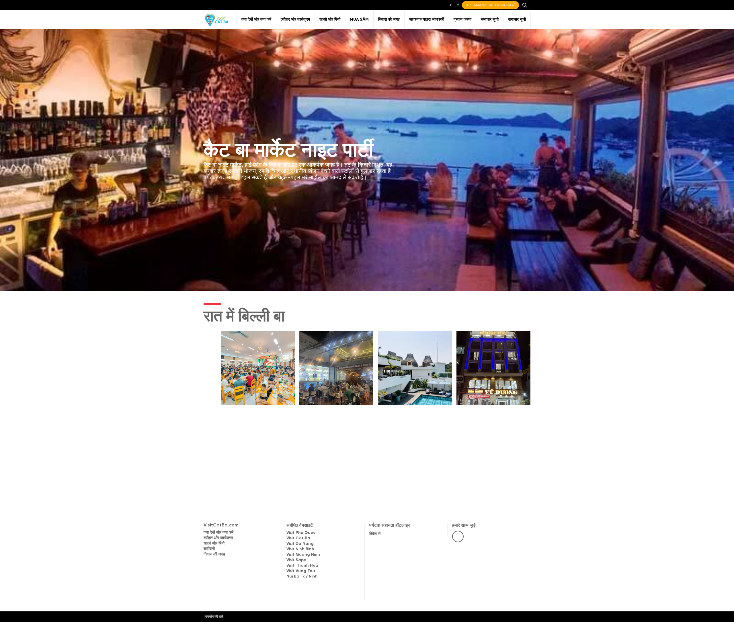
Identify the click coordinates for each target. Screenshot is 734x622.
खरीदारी (209, 549)
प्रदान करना (462, 20)
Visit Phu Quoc (300, 533)
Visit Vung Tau (300, 571)
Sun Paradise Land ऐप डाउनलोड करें (490, 5)
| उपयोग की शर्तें (213, 617)
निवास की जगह (389, 20)
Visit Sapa (296, 560)
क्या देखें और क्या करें (256, 20)
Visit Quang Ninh (303, 555)
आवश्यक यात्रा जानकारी (426, 20)
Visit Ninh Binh (300, 549)
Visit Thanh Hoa (302, 565)
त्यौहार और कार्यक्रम (295, 20)
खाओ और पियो (329, 20)
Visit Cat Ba (298, 538)
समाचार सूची (490, 20)
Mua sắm (359, 20)
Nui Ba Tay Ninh (302, 576)
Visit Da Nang (300, 544)
